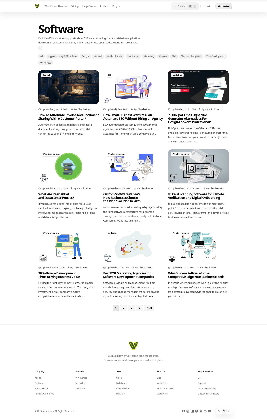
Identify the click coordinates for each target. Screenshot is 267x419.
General (98, 56)
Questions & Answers (208, 393)
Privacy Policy (41, 388)
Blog (114, 6)
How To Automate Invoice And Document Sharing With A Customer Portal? (68, 117)
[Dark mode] (229, 411)
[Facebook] (184, 411)
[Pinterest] (197, 411)
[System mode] (224, 411)
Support (202, 383)
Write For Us (163, 383)
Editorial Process (165, 388)
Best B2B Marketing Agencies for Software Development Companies (128, 275)
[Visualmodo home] (37, 6)
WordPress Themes (55, 6)
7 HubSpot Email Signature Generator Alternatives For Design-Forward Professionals (189, 118)
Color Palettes (123, 388)
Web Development (215, 56)
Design (85, 56)
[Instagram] (188, 411)
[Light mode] (219, 411)
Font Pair (120, 393)
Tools (103, 6)
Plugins (163, 56)
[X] (201, 411)
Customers (40, 383)
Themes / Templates (191, 56)
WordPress (45, 62)
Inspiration (133, 56)
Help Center (89, 6)
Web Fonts (121, 383)
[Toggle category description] (40, 48)
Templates (80, 388)
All (41, 56)
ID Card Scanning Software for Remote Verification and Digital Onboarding (196, 196)
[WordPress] (205, 411)
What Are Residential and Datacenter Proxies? (56, 196)
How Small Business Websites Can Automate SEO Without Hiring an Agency (133, 117)
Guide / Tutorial (114, 56)
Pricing (75, 6)
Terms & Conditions (44, 393)
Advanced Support (207, 388)
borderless (80, 383)
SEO (174, 56)
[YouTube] (210, 411)
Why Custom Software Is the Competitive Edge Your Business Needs (196, 275)
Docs (200, 377)
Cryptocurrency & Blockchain (62, 56)
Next (149, 307)
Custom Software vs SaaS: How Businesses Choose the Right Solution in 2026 (121, 197)
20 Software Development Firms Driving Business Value (59, 275)
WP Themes (81, 377)
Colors (119, 377)
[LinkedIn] (192, 411)
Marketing (149, 56)
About (37, 377)
